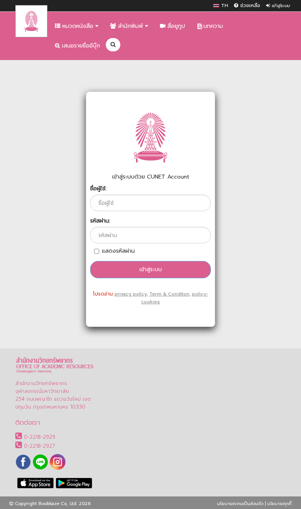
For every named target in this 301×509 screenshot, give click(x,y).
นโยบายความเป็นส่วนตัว (240, 503)
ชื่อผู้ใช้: (98, 189)
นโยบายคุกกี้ (279, 503)
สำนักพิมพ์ (130, 26)
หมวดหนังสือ (77, 26)
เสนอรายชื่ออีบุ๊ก (80, 46)
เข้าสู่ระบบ (280, 5)
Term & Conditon (169, 293)
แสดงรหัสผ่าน (118, 251)
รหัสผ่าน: (100, 221)
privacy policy (130, 293)
